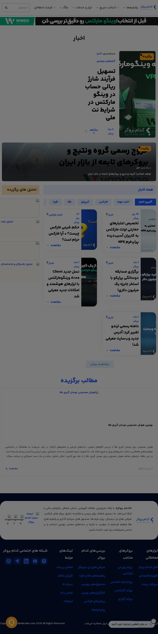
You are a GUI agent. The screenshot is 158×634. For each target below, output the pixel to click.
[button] (30, 291)
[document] (79, 317)
